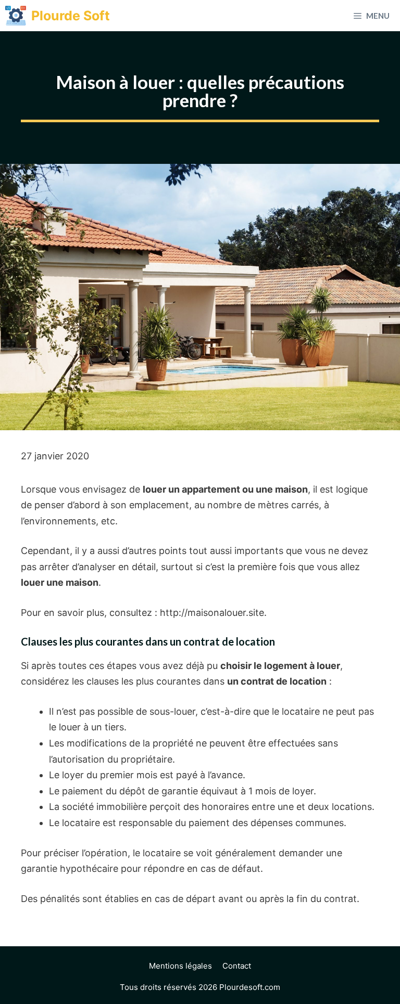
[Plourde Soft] (15, 15)
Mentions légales (180, 966)
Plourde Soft (70, 15)
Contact (236, 966)
